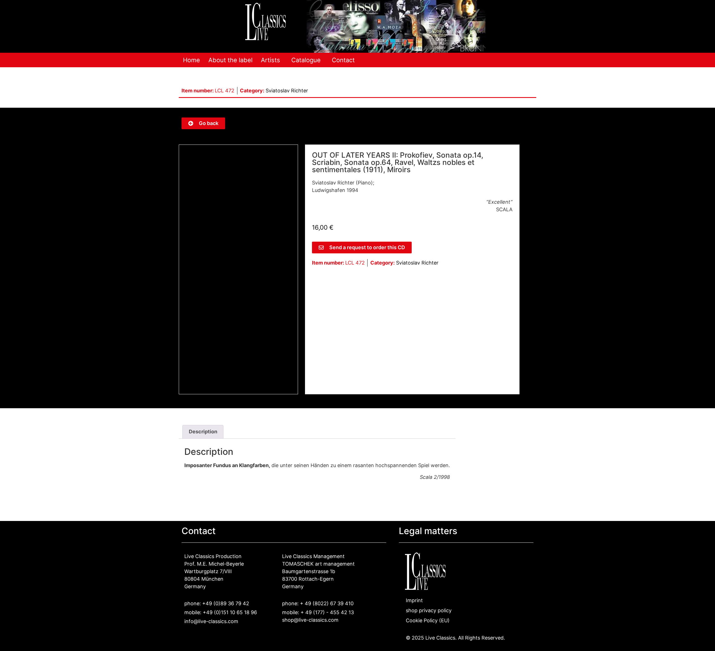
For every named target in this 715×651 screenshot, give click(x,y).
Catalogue (306, 60)
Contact (343, 60)
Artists (270, 60)
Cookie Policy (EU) (428, 620)
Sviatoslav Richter (287, 90)
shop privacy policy (429, 610)
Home (191, 60)
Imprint (414, 600)
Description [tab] (203, 431)
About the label (230, 60)
